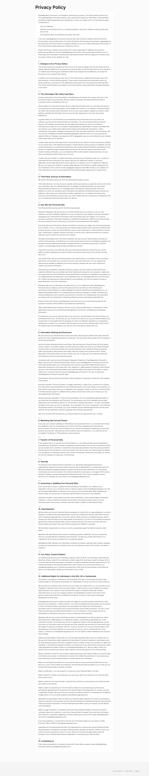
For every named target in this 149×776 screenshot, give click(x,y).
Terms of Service (117, 771)
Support (137, 771)
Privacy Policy (128, 771)
